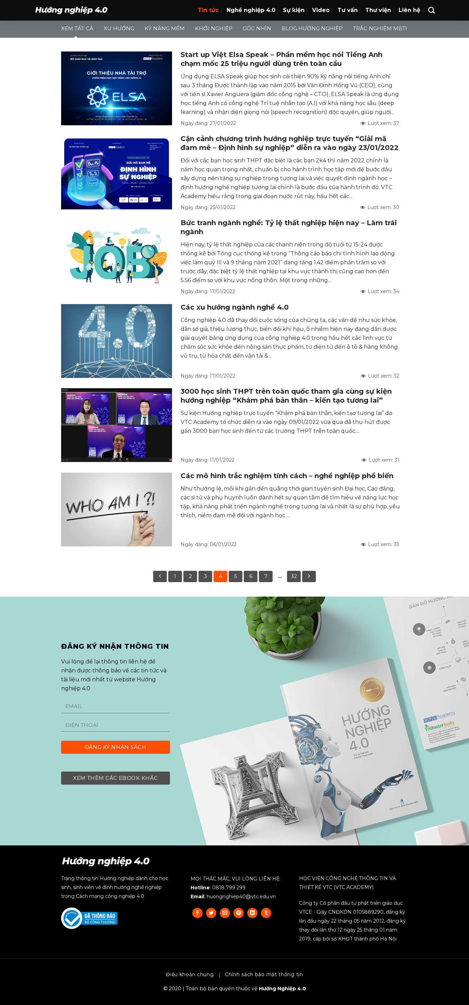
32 (294, 576)
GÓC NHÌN (257, 28)
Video (321, 10)
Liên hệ (409, 10)
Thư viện (378, 10)
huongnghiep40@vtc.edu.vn (241, 896)
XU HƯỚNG (119, 28)
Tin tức (208, 10)
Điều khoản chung (190, 974)
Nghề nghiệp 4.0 (251, 10)
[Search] (431, 10)
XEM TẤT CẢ (77, 28)
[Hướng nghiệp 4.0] (71, 10)
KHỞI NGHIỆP (213, 28)
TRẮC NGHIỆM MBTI (380, 28)
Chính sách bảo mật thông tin (264, 974)
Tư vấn (348, 10)
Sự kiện (294, 10)
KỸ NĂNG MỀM (165, 28)
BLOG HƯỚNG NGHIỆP (312, 28)
